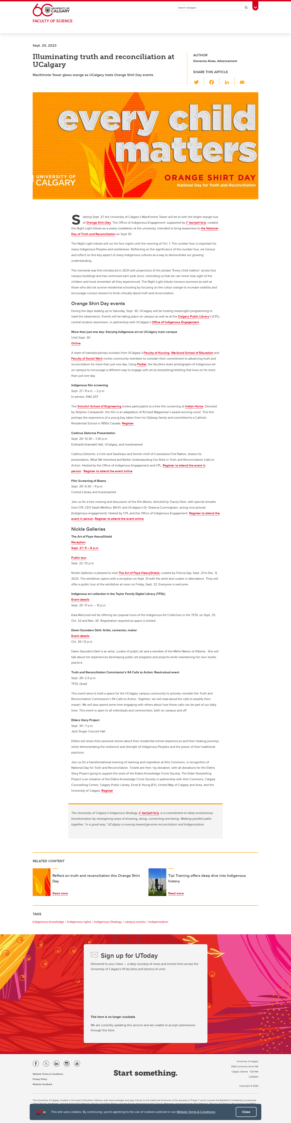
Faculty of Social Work (87, 358)
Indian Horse (194, 406)
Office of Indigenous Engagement (175, 322)
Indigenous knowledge (48, 922)
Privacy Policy (40, 1079)
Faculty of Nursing (156, 352)
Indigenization (158, 922)
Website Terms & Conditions (196, 1112)
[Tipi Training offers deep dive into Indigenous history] (157, 882)
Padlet (141, 364)
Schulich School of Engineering (99, 406)
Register (128, 423)
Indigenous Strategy (108, 922)
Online (76, 343)
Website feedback (42, 1084)
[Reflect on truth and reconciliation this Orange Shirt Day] (41, 882)
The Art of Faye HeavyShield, (139, 573)
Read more (60, 893)
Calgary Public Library (193, 316)
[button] (198, 81)
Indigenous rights (79, 922)
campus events (135, 922)
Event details (80, 599)
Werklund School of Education (192, 352)
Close (246, 1112)
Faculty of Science (53, 21)
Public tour (79, 557)
